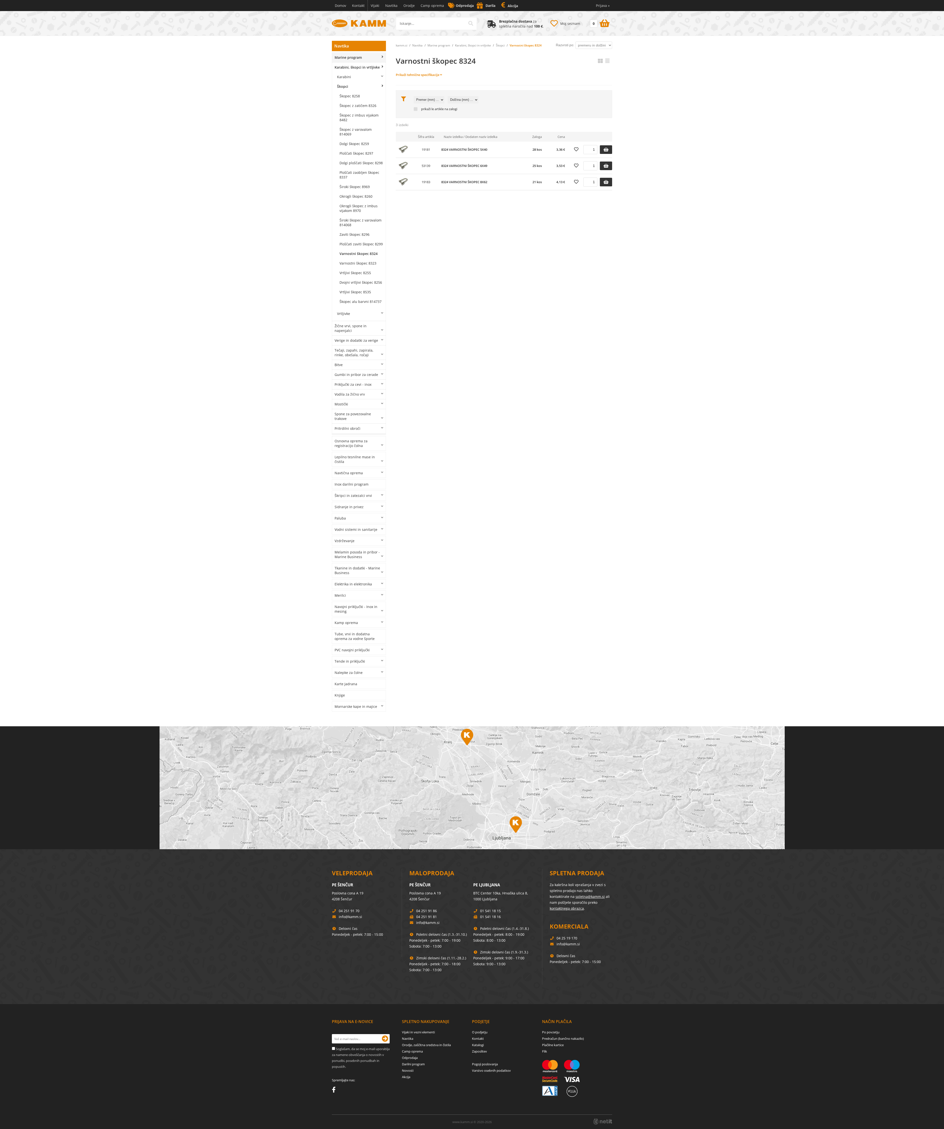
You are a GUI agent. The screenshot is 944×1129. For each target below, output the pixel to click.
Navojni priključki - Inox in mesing (356, 609)
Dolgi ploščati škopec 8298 (361, 163)
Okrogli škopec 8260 (355, 196)
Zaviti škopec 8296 (354, 234)
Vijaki (375, 5)
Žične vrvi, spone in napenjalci (351, 328)
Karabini (344, 76)
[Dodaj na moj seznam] (576, 149)
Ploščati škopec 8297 (356, 153)
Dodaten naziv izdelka (481, 136)
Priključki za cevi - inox (353, 384)
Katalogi (478, 1045)
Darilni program (413, 1064)
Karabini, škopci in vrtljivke (357, 67)
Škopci (342, 86)
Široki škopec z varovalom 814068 (360, 222)
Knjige (340, 695)
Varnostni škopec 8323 (357, 263)
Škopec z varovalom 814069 (355, 131)
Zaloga (537, 136)
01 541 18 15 (490, 910)
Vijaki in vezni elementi (418, 1032)
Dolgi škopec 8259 (354, 143)
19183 (426, 182)
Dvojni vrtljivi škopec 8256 (360, 282)
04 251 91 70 (349, 910)
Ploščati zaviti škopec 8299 (361, 244)
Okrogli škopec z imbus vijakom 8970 (358, 208)
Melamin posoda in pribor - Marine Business (357, 554)
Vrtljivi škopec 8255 (355, 272)
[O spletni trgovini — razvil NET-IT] (602, 1122)
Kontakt (358, 5)
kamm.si (401, 45)
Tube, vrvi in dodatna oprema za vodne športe (355, 636)
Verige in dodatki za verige (356, 340)
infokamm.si (350, 916)
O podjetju (479, 1032)
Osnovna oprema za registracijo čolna (351, 443)
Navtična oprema (349, 473)
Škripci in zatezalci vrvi (353, 495)
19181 (426, 149)
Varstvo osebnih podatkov (491, 1070)
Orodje (409, 5)
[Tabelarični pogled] (607, 61)
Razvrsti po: (565, 45)
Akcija (513, 5)
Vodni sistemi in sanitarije (356, 529)
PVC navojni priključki (352, 650)
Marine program (348, 57)
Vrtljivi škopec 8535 (355, 292)
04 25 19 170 (567, 938)
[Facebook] (335, 1090)
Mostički (341, 404)
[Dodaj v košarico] (606, 149)
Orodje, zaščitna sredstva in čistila (426, 1045)
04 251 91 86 (426, 910)
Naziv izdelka (453, 136)
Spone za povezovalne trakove (353, 416)
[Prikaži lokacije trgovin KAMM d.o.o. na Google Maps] (472, 787)
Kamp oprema (346, 622)
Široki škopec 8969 (354, 186)
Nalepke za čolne (349, 672)
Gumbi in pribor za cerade (356, 374)
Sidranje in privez (349, 507)
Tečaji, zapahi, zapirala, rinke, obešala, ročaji (354, 352)
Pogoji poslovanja (485, 1064)
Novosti (407, 1070)
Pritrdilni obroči (347, 428)
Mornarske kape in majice (356, 706)
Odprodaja (465, 5)
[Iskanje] (471, 23)
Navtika (391, 5)
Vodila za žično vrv (350, 394)
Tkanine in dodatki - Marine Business (357, 570)
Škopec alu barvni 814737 (360, 301)
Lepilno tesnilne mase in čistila (355, 459)
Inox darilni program (352, 484)
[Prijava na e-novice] (385, 1038)
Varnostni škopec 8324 (358, 253)
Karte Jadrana (346, 684)
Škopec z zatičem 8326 (357, 105)
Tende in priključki (350, 661)
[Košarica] (599, 22)
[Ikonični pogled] (600, 61)
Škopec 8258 (349, 96)
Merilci (340, 595)
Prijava (603, 5)
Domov (340, 5)
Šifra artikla (426, 136)
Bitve (339, 364)
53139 (426, 165)
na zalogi (450, 109)
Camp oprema (432, 5)
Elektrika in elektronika (353, 584)
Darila (490, 5)
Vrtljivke (343, 313)
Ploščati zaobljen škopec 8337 (359, 174)
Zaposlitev (479, 1051)
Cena (561, 136)
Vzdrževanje (344, 540)
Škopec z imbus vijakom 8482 (359, 117)
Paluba (340, 518)
